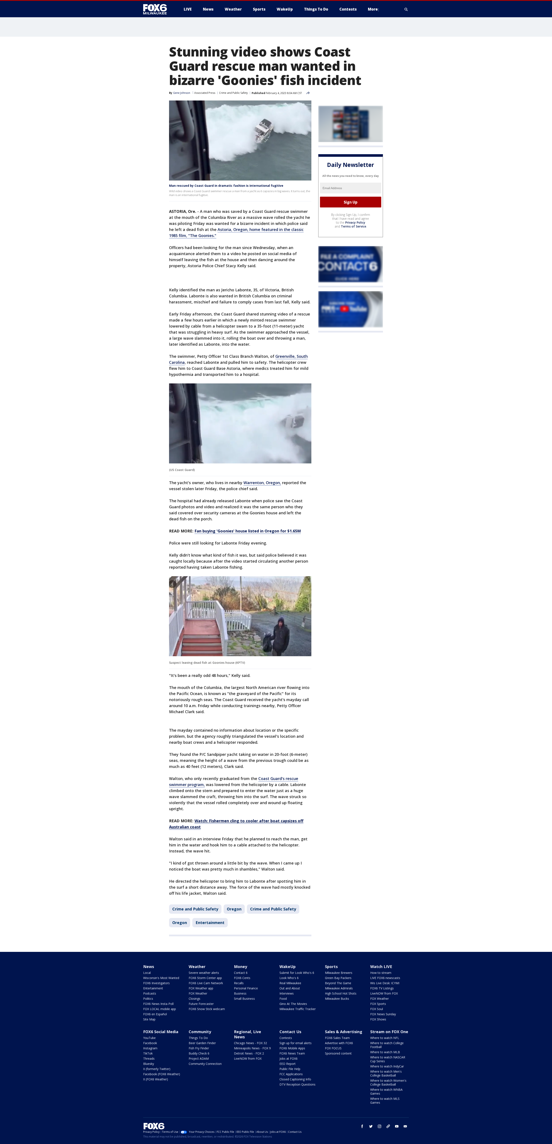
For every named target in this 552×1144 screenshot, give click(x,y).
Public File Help (289, 1069)
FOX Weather (198, 993)
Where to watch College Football (387, 1045)
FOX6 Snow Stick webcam (207, 1009)
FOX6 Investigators (156, 983)
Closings (194, 998)
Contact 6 (241, 973)
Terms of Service (353, 226)
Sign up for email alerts (295, 1043)
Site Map (149, 1019)
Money (240, 966)
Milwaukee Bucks (337, 998)
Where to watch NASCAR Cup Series (387, 1059)
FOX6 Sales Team (337, 1038)
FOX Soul (376, 1009)
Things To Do (198, 1038)
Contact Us (290, 1031)
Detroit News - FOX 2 (249, 1053)
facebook (362, 1126)
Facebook (150, 1043)
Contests (285, 1038)
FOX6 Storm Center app (205, 978)
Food (283, 998)
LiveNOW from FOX (384, 993)
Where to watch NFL (384, 1038)
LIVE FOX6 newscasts (385, 978)
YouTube (149, 1038)
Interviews (286, 993)
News (148, 966)
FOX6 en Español (155, 1014)
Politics (148, 998)
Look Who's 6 (289, 978)
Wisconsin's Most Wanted (161, 978)
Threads (149, 1058)
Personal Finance (246, 988)
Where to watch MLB (385, 1052)
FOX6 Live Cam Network (206, 983)
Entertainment (210, 922)
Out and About (289, 988)
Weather (197, 966)
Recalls (239, 983)
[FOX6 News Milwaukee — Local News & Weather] (157, 9)
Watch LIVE (381, 966)
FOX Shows (378, 1019)
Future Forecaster (201, 1004)
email (405, 1126)
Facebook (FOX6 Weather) (161, 1074)
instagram (379, 1126)
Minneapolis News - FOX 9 (252, 1048)
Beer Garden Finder (202, 1043)
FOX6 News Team (292, 1053)
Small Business (244, 998)
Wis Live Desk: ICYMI (384, 983)
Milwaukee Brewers (338, 973)
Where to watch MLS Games (385, 1101)
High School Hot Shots (340, 993)
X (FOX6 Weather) (155, 1079)
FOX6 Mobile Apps (292, 1048)
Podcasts (149, 993)
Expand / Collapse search (406, 9)
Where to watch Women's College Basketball (388, 1082)
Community (200, 1031)
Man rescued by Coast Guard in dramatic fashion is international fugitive (226, 186)
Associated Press (204, 93)
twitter (370, 1126)
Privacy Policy (355, 223)
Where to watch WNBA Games (386, 1091)
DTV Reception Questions (297, 1084)
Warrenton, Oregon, (262, 482)
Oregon (234, 909)
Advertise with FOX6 (339, 1043)
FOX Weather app (201, 988)
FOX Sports (378, 1004)
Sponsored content (338, 1053)
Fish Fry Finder (199, 1048)
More (373, 9)
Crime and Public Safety (233, 93)
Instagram (150, 1048)
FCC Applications (291, 1074)
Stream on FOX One (389, 1031)
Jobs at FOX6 (288, 1058)
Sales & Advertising (343, 1031)
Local (147, 973)
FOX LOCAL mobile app (159, 1009)
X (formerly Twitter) (156, 1069)
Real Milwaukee (290, 983)
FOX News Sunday (383, 1014)
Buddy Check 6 (199, 1053)
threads (388, 1126)
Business (240, 993)
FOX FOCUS (333, 1048)
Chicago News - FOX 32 (250, 1043)
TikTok (148, 1053)
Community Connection (205, 1064)
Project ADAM (199, 1058)
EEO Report (287, 1064)
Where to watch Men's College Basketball (386, 1073)
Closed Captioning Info (295, 1079)
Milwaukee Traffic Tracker (297, 1009)
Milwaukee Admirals (339, 988)
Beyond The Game (338, 983)
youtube (396, 1126)
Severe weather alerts (204, 973)
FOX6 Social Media (160, 1031)
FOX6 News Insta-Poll (158, 1004)
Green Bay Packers (338, 978)
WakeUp (287, 966)
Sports (331, 966)
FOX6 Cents (242, 978)
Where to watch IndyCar (387, 1066)
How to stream (380, 973)
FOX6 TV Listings (382, 988)
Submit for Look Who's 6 (296, 973)
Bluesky (148, 1064)
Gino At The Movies (293, 1004)
